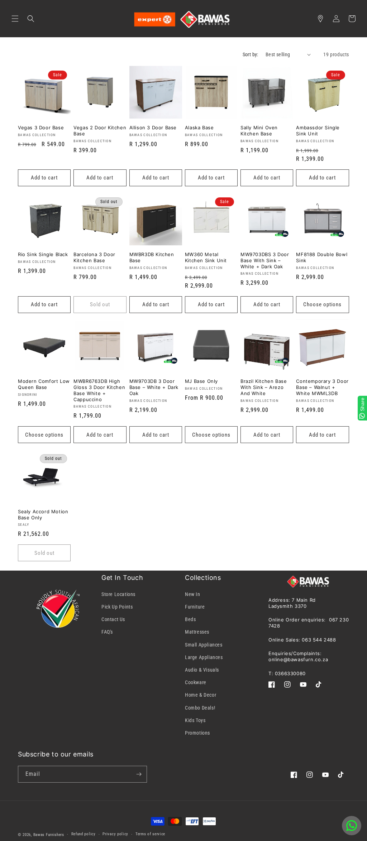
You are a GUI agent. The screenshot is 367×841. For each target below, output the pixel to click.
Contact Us (113, 619)
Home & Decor (200, 695)
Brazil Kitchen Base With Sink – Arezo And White (263, 387)
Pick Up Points (117, 607)
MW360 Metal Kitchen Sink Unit (206, 257)
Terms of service (150, 834)
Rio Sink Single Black (43, 254)
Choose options (322, 304)
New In (192, 594)
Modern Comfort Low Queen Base (44, 384)
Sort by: (250, 54)
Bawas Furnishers (48, 834)
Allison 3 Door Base (153, 127)
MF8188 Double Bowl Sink (321, 257)
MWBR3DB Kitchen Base (151, 257)
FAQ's (107, 632)
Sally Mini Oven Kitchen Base (259, 130)
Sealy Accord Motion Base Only (43, 514)
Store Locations (118, 594)
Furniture (195, 607)
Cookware (195, 682)
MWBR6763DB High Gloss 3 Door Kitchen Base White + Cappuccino (99, 390)
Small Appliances (204, 645)
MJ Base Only (201, 381)
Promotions (197, 733)
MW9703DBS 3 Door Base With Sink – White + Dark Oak (264, 260)
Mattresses (197, 632)
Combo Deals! (200, 708)
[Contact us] (351, 825)
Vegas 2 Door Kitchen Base (99, 130)
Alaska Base (199, 127)
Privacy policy (115, 834)
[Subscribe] (139, 774)
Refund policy (83, 834)
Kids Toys (195, 720)
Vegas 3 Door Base (41, 127)
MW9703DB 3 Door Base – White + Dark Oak (153, 387)
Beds (190, 619)
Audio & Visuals (202, 670)
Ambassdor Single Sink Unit (318, 130)
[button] (15, 19)
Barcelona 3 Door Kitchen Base (94, 257)
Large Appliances (204, 657)
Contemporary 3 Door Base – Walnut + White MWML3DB (322, 387)
